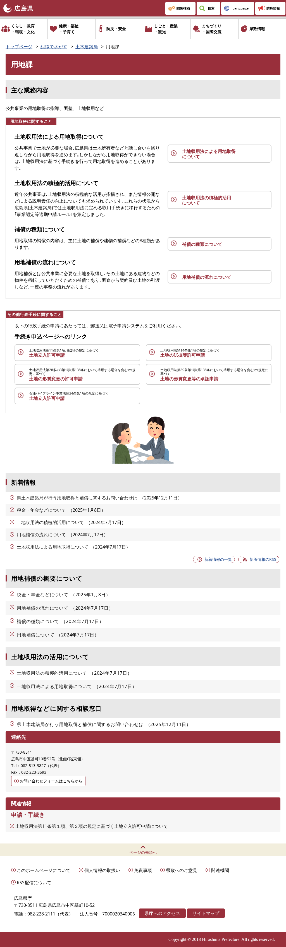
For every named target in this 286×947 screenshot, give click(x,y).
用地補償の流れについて (41, 535)
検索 (211, 8)
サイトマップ (205, 913)
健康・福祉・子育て (68, 28)
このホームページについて (43, 870)
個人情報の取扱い (102, 870)
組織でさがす (53, 47)
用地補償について (35, 635)
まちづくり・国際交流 (211, 28)
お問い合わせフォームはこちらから (51, 780)
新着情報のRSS (263, 559)
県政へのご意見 (181, 870)
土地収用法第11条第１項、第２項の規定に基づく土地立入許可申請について (91, 826)
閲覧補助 (183, 8)
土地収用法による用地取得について (52, 547)
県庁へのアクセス (162, 913)
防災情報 (273, 8)
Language (240, 8)
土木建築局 (86, 47)
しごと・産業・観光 (166, 28)
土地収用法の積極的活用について (50, 522)
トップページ (19, 47)
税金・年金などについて (41, 510)
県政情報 (257, 28)
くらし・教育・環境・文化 (23, 28)
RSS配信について (34, 882)
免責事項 (143, 870)
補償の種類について (38, 621)
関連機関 (220, 870)
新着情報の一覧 (218, 559)
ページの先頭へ (143, 852)
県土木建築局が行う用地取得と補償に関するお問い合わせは (77, 498)
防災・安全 (116, 28)
